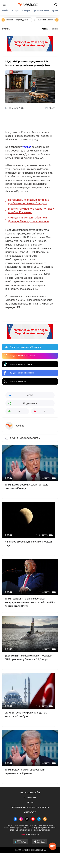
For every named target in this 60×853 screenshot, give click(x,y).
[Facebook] (15, 819)
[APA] (30, 834)
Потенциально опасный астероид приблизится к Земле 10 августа (28, 201)
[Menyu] (4, 4)
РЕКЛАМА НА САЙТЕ (30, 792)
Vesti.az (26, 146)
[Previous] (3, 20)
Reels (5, 10)
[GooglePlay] (20, 841)
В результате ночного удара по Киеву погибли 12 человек (31, 210)
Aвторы (15, 10)
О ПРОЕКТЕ (30, 812)
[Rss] (45, 819)
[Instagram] (21, 819)
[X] (27, 819)
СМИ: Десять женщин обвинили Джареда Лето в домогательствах (28, 219)
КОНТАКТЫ (30, 797)
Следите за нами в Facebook (22, 373)
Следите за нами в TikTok (21, 364)
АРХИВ (30, 802)
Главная (44, 29)
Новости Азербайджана (17, 20)
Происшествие (41, 10)
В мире (26, 10)
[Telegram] (39, 819)
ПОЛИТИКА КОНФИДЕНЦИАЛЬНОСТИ (30, 807)
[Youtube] (33, 819)
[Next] (57, 20)
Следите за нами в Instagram (22, 356)
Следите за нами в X (19, 381)
